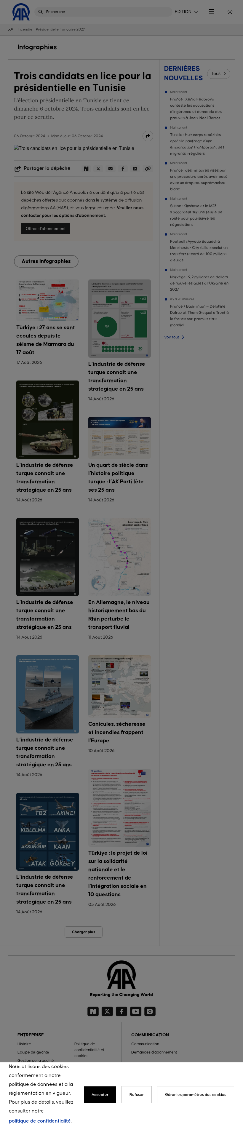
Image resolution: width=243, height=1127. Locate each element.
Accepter (100, 1095)
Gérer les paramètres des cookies (195, 1095)
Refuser (137, 1095)
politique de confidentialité (40, 1121)
